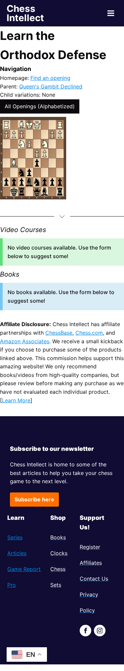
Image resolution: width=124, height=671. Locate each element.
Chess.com (89, 332)
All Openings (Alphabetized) (40, 106)
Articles (16, 553)
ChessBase (58, 332)
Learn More (16, 400)
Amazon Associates (24, 341)
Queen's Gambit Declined (50, 86)
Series (14, 537)
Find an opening (50, 78)
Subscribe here (34, 499)
